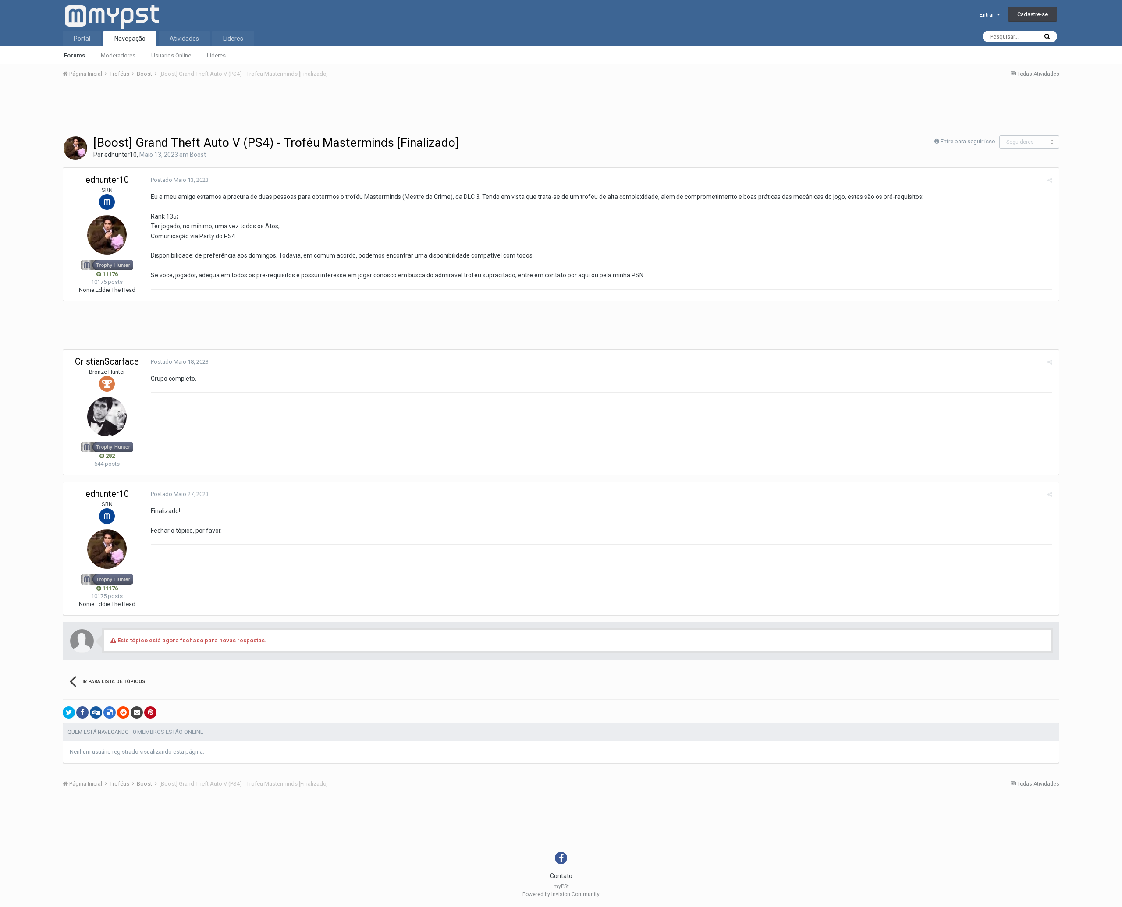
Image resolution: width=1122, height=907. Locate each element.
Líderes (216, 55)
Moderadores (118, 55)
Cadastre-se (1032, 14)
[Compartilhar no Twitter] (69, 712)
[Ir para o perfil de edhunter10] (75, 148)
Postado (180, 180)
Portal (82, 38)
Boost (198, 154)
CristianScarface (107, 361)
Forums (74, 55)
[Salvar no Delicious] (109, 712)
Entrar (988, 14)
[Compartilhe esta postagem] (1049, 180)
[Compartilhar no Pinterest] (150, 712)
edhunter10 (120, 154)
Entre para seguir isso (968, 141)
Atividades (184, 38)
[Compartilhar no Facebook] (82, 712)
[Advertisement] (561, 109)
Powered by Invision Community (561, 894)
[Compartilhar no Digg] (96, 712)
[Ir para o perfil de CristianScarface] (107, 416)
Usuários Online (171, 55)
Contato (561, 875)
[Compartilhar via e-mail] (137, 712)
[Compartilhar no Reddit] (123, 712)
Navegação (130, 38)
